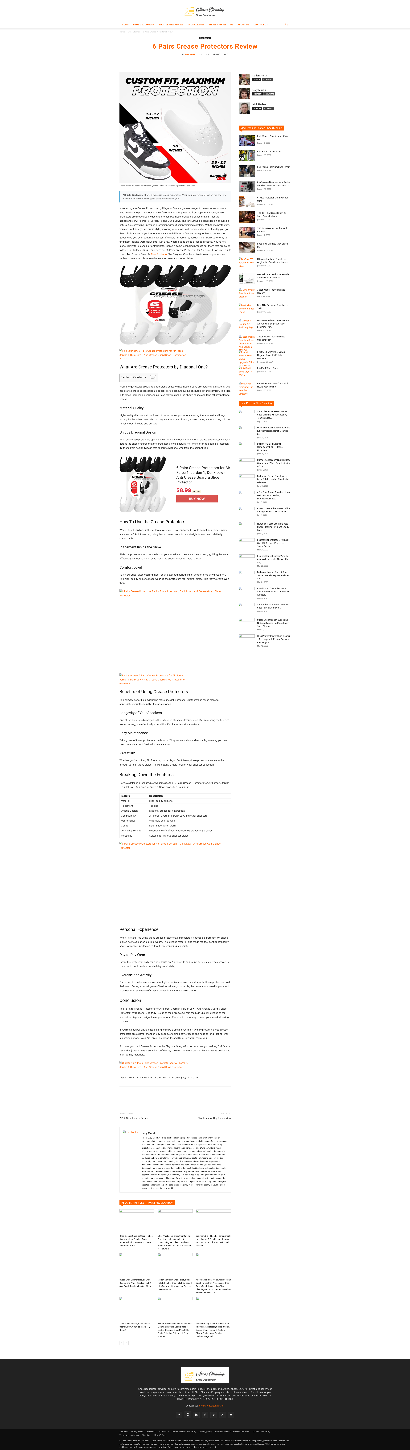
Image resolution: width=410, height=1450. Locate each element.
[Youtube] (231, 1415)
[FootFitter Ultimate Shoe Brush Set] (247, 247)
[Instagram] (187, 1414)
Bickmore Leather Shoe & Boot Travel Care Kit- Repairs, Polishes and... (273, 575)
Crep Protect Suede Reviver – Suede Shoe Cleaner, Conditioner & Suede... (273, 591)
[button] (287, 24)
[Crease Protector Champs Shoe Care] (247, 201)
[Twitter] (222, 1415)
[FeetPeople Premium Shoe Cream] (247, 171)
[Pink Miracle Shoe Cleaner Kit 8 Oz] (247, 140)
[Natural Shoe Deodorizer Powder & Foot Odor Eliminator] (247, 278)
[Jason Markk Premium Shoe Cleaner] (247, 293)
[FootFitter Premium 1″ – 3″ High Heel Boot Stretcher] (247, 388)
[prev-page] (121, 1343)
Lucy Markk (190, 54)
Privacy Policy (137, 1431)
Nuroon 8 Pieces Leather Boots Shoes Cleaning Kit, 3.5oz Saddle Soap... (273, 526)
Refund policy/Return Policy (184, 1431)
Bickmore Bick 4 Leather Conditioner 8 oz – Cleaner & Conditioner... (271, 447)
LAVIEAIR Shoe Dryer (267, 368)
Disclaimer (146, 1435)
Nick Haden (259, 104)
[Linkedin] (196, 1415)
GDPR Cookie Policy (261, 1431)
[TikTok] (213, 1415)
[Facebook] (179, 1415)
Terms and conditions (129, 1435)
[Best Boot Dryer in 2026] (247, 155)
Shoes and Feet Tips (221, 24)
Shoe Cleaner (196, 24)
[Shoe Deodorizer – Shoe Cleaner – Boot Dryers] (205, 10)
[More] (234, 61)
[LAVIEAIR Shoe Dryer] (247, 372)
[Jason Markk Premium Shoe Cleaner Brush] (247, 343)
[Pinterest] (205, 1415)
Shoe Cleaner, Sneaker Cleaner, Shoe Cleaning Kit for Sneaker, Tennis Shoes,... (272, 414)
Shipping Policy (205, 1431)
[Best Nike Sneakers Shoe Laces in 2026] (247, 309)
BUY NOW (197, 499)
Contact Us (261, 24)
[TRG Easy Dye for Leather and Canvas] (247, 232)
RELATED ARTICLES (132, 1202)
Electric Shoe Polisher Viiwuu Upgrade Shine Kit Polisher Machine (271, 355)
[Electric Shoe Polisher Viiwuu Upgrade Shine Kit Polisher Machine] (247, 358)
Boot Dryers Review (171, 24)
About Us (243, 24)
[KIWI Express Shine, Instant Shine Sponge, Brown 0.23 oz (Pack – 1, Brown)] (136, 1309)
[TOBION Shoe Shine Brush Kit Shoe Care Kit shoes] (247, 217)
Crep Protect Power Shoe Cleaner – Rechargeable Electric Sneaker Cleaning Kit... (273, 639)
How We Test (160, 1435)
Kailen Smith (259, 75)
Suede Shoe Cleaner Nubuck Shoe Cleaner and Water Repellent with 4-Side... (273, 463)
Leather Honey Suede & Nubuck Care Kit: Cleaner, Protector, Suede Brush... (272, 543)
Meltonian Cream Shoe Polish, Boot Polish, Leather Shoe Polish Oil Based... (273, 479)
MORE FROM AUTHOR (160, 1202)
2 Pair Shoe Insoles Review (133, 1118)
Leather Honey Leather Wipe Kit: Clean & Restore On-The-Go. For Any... (273, 559)
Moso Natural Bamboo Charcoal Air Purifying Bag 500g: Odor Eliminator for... (273, 323)
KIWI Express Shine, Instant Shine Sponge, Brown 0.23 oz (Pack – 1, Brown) (134, 1326)
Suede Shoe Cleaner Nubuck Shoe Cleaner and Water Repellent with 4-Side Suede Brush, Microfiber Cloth (135, 1283)
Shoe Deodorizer (143, 24)
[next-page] (127, 1343)
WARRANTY (164, 1431)
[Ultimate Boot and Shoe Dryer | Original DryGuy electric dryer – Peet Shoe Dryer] (247, 263)
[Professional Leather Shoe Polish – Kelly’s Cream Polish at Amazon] (247, 186)
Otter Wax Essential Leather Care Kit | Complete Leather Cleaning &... (273, 430)
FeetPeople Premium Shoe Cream (273, 167)
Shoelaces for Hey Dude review (214, 1118)
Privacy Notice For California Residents (232, 1431)
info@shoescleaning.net (211, 1405)
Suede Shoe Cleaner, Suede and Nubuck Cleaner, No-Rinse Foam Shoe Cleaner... (273, 623)
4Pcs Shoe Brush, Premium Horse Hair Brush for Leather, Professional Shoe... (273, 495)
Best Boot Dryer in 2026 (269, 151)
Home (125, 24)
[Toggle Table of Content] (151, 377)
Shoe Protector (159, 254)
